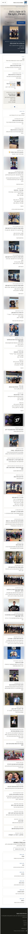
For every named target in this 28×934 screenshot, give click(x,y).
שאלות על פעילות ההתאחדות (18, 844)
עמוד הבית (24, 923)
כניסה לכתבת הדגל (21, 22)
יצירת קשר (24, 924)
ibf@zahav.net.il (23, 928)
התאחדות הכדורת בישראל (18, 930)
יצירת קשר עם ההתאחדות (10, 22)
